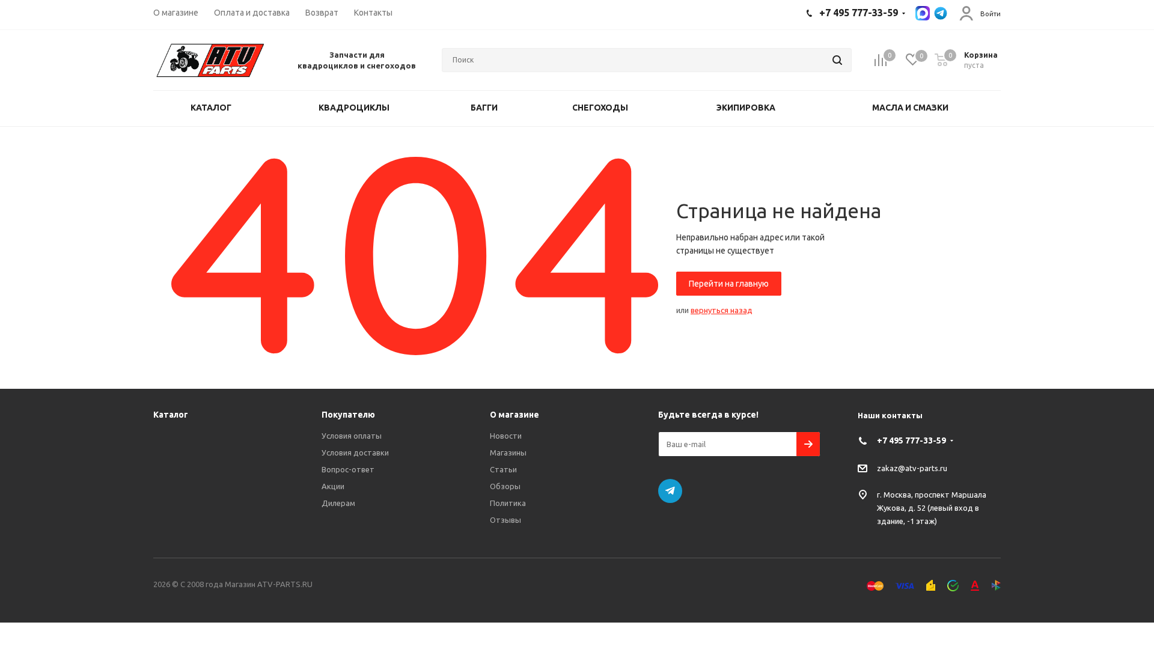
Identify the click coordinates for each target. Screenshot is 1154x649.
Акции (333, 486)
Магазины (508, 452)
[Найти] (837, 60)
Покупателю (348, 414)
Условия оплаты (352, 435)
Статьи (503, 469)
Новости (506, 435)
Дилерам (338, 503)
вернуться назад (722, 310)
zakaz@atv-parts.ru (912, 468)
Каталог (170, 414)
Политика (508, 503)
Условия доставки (355, 452)
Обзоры (505, 486)
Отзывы (505, 520)
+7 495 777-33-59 (911, 440)
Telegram (670, 491)
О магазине (514, 414)
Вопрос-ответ (348, 469)
